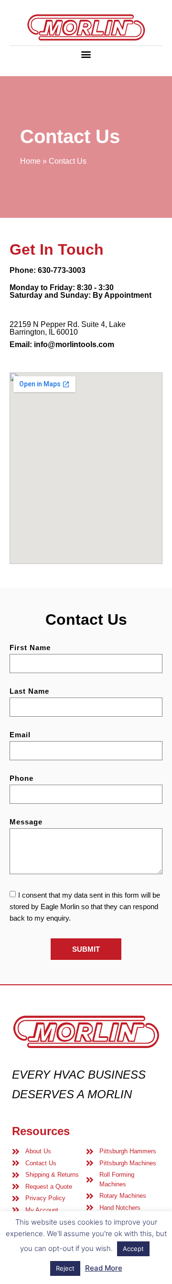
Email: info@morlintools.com (62, 344)
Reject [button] (65, 1268)
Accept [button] (133, 1248)
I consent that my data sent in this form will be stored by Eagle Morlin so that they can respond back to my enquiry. (85, 906)
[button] (86, 54)
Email (20, 735)
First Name (30, 648)
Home (30, 161)
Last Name (29, 691)
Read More (103, 1268)
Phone (21, 778)
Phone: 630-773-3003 (48, 270)
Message (26, 822)
